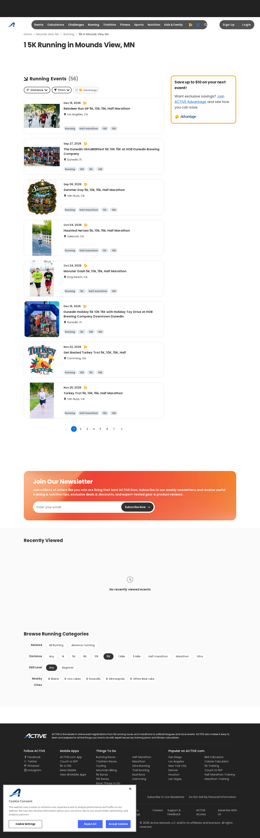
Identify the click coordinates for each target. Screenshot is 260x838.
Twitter (32, 761)
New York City (177, 766)
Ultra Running (141, 766)
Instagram (34, 770)
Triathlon (109, 25)
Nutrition (154, 25)
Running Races (106, 757)
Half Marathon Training (220, 774)
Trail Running (140, 770)
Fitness (125, 25)
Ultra (200, 656)
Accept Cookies (118, 824)
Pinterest (33, 766)
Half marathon (158, 656)
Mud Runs (138, 774)
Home (28, 34)
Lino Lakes (74, 679)
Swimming (139, 779)
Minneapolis (117, 679)
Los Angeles (176, 761)
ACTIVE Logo (32, 734)
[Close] (130, 789)
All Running (56, 645)
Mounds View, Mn (47, 34)
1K (63, 656)
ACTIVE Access (201, 812)
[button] (62, 90)
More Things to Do (108, 783)
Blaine (55, 679)
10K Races (102, 779)
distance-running (83, 645)
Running (93, 25)
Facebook (34, 757)
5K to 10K (65, 766)
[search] (205, 24)
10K (97, 656)
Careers (157, 810)
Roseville (94, 679)
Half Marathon (141, 757)
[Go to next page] (121, 429)
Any (51, 656)
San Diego (175, 757)
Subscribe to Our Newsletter (165, 797)
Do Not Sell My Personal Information (212, 797)
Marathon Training (217, 779)
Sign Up (229, 25)
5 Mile (136, 656)
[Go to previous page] (66, 429)
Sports (139, 25)
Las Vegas (175, 779)
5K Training (212, 766)
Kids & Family (173, 25)
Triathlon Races (106, 761)
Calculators (55, 25)
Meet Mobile (68, 770)
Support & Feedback (174, 812)
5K (73, 656)
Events (38, 25)
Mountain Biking (106, 770)
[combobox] (37, 90)
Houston (173, 774)
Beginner (68, 667)
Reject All (90, 824)
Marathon (182, 656)
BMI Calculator (214, 757)
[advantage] (190, 24)
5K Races (102, 774)
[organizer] (198, 24)
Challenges (76, 25)
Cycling (101, 766)
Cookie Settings (25, 824)
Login (246, 25)
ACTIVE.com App (71, 757)
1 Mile (121, 656)
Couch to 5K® (69, 761)
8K (85, 656)
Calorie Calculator (217, 761)
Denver (173, 770)
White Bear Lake (143, 679)
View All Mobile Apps (73, 774)
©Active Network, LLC (158, 823)
